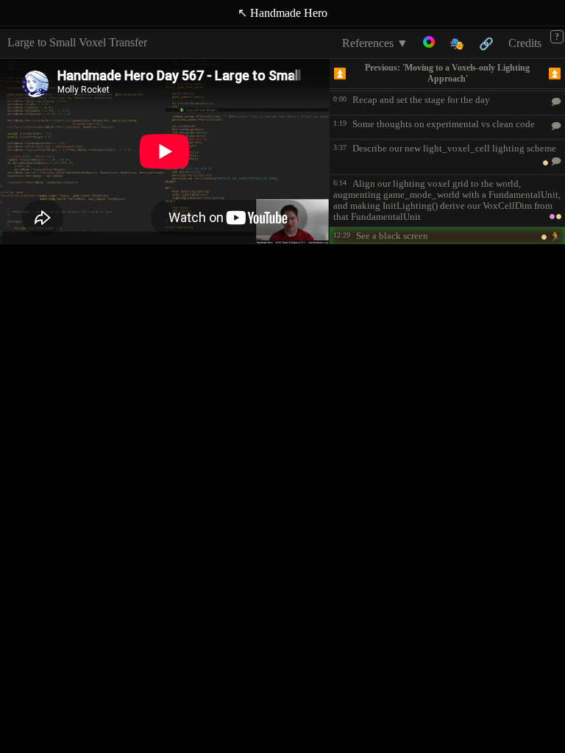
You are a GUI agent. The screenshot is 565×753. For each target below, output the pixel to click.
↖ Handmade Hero (282, 13)
